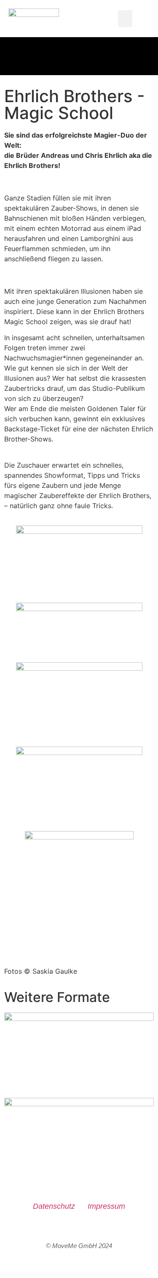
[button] (125, 18)
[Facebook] (57, 1229)
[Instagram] (79, 1229)
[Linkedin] (100, 1229)
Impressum (106, 1206)
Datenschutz (54, 1206)
